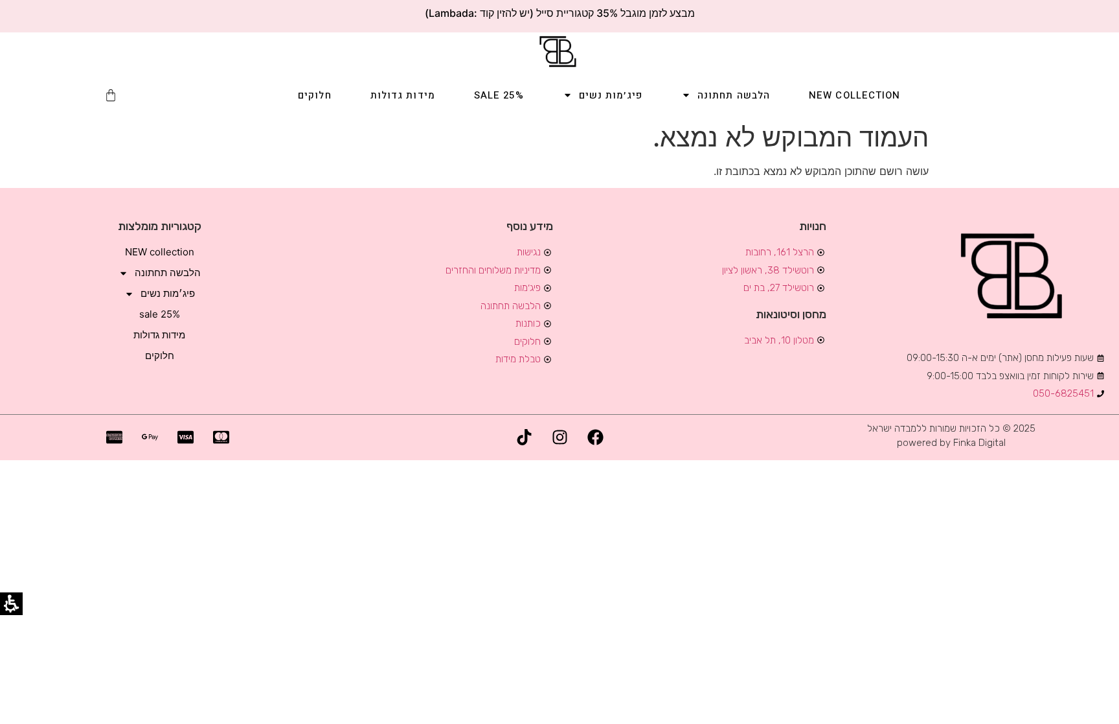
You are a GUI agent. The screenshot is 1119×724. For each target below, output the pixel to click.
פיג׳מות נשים (610, 95)
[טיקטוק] (524, 437)
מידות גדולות (402, 95)
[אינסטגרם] (559, 437)
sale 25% (499, 95)
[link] (559, 51)
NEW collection (854, 95)
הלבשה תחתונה (733, 95)
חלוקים (315, 95)
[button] (111, 95)
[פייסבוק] (595, 437)
